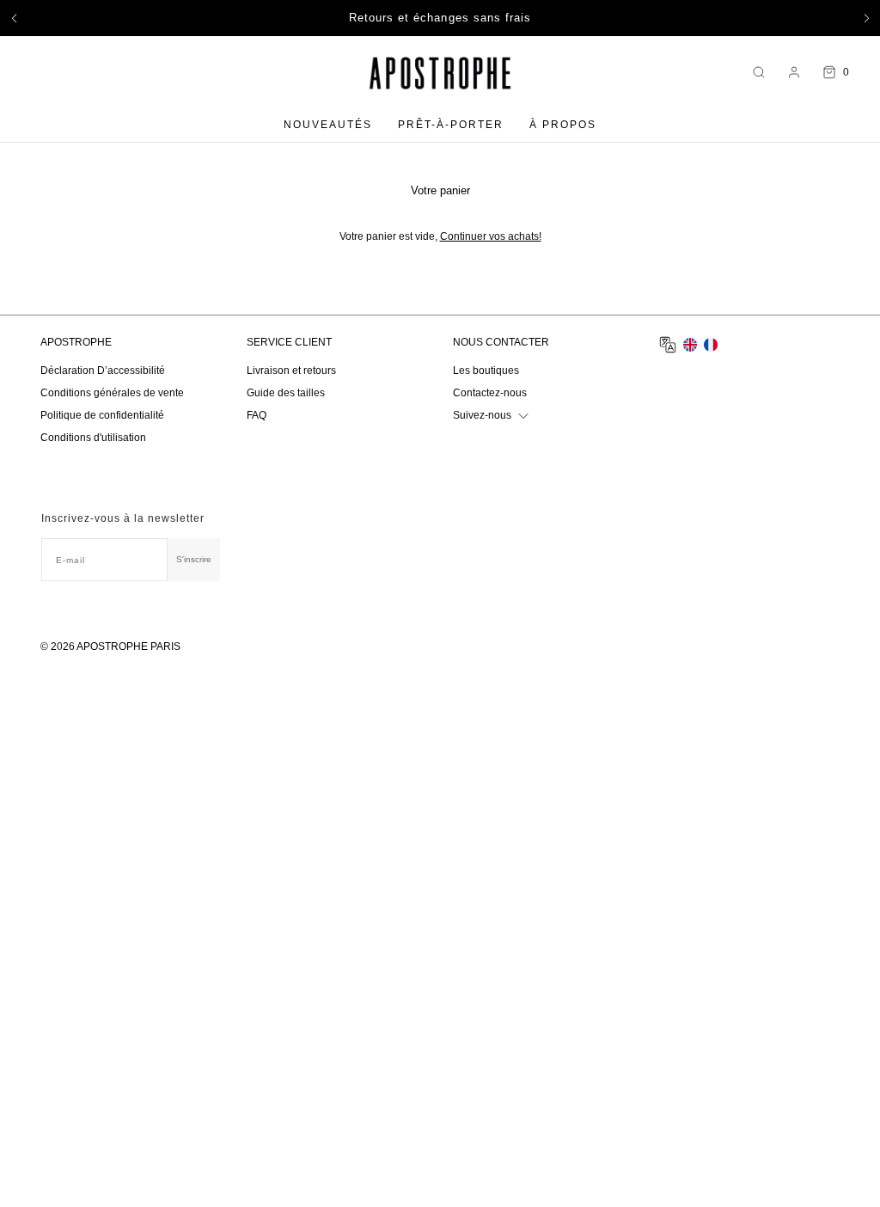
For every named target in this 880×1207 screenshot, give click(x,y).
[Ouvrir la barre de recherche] (759, 73)
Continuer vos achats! (490, 236)
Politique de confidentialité (102, 415)
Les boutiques (486, 371)
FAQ (256, 415)
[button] (13, 18)
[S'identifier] (794, 72)
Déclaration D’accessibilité (102, 371)
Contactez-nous (490, 393)
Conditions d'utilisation (93, 438)
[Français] (711, 345)
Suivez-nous (482, 415)
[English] (690, 345)
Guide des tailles (286, 393)
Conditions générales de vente (112, 393)
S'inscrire (193, 559)
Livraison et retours (291, 371)
